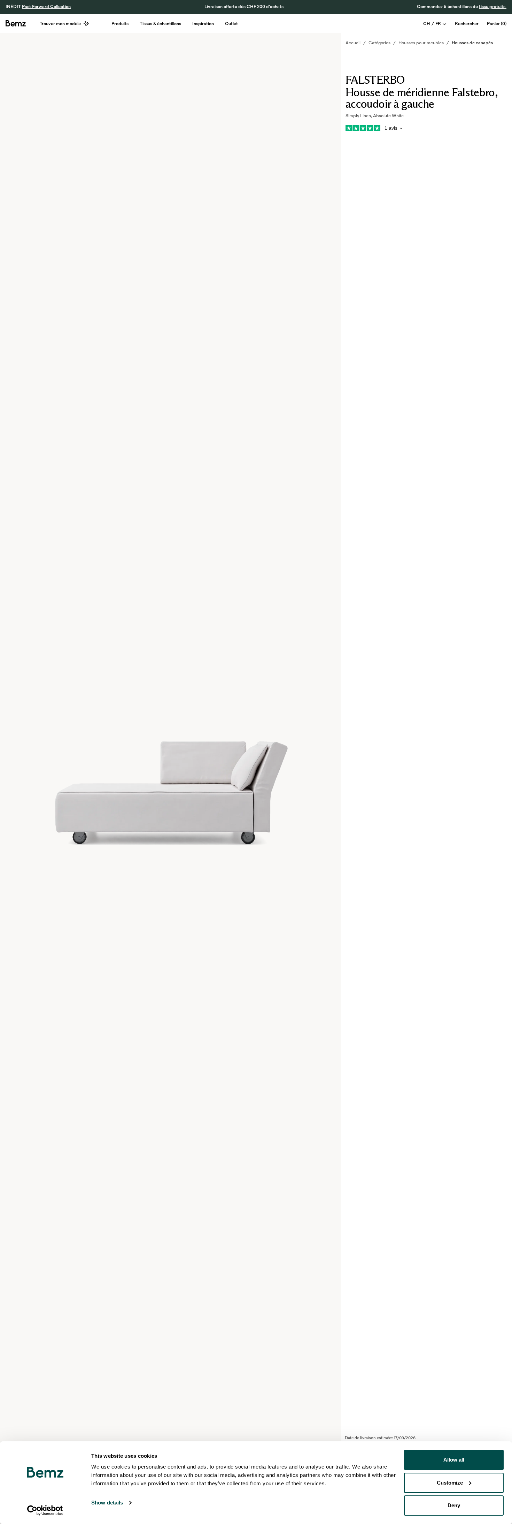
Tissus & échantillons (160, 24)
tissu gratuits (492, 6)
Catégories (379, 43)
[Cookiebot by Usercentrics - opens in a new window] (45, 1510)
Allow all (453, 1460)
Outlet (231, 24)
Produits (120, 24)
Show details (107, 1503)
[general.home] (16, 23)
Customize (450, 1483)
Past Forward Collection (46, 6)
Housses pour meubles (421, 43)
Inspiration (203, 24)
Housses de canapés (472, 43)
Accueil (353, 43)
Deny (454, 1505)
